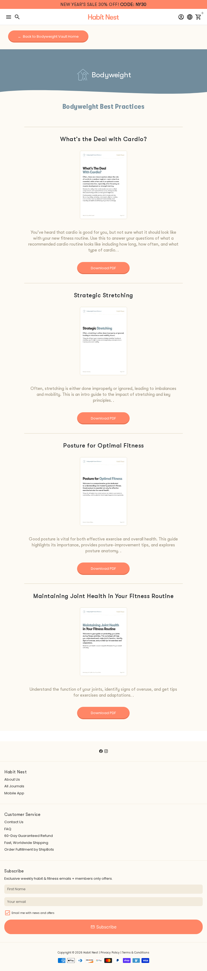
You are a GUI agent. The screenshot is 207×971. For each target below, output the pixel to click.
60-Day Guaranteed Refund (28, 835)
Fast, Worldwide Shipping (26, 842)
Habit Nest (90, 953)
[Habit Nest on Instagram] (106, 751)
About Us (12, 779)
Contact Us (13, 822)
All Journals (14, 786)
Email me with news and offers (33, 913)
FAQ (7, 829)
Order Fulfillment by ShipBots (29, 849)
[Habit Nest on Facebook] (101, 751)
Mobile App (14, 793)
